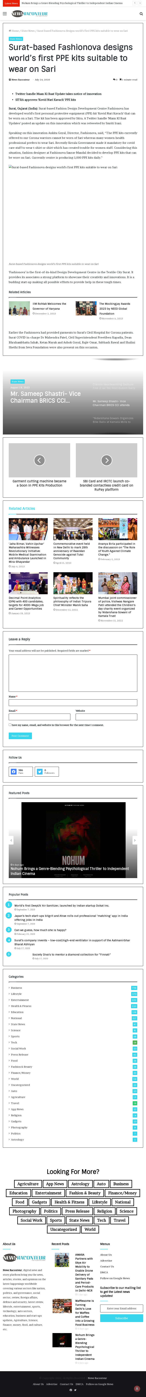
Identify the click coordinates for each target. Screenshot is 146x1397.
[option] (73, 396)
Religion (16, 1115)
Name (13, 696)
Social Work (18, 1048)
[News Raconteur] (30, 13)
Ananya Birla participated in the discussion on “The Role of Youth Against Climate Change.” (116, 549)
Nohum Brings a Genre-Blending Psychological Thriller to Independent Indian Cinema (84, 1347)
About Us (106, 1254)
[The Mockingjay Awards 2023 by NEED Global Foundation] (86, 308)
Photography (19, 1127)
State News (28, 30)
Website (80, 710)
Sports (15, 1036)
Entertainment (20, 999)
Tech (14, 1042)
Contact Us (107, 1266)
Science (16, 1030)
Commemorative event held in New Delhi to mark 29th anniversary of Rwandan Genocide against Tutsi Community (71, 551)
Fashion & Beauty (21, 1066)
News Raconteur (21, 79)
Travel (15, 1103)
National (16, 1018)
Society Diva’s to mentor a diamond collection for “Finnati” (72, 954)
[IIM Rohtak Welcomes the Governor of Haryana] (19, 308)
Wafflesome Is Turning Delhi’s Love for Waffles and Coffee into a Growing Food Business (84, 1312)
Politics (16, 1133)
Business (16, 987)
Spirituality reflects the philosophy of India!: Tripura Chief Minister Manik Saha (72, 601)
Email (13, 710)
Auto (14, 1090)
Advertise (106, 1260)
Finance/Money (20, 1072)
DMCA (104, 1272)
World (15, 1078)
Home (15, 30)
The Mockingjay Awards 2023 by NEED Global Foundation (114, 308)
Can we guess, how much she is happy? (40, 930)
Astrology (17, 1139)
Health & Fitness (21, 1005)
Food (14, 1060)
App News (17, 1109)
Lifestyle (16, 993)
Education (17, 1012)
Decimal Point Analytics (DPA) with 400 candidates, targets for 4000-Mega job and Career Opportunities (26, 603)
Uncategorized (20, 1084)
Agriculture (18, 1097)
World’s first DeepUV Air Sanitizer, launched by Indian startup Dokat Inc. (61, 905)
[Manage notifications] (137, 1389)
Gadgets (16, 1121)
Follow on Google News (115, 1278)
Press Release (19, 1054)
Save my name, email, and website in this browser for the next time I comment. (58, 724)
